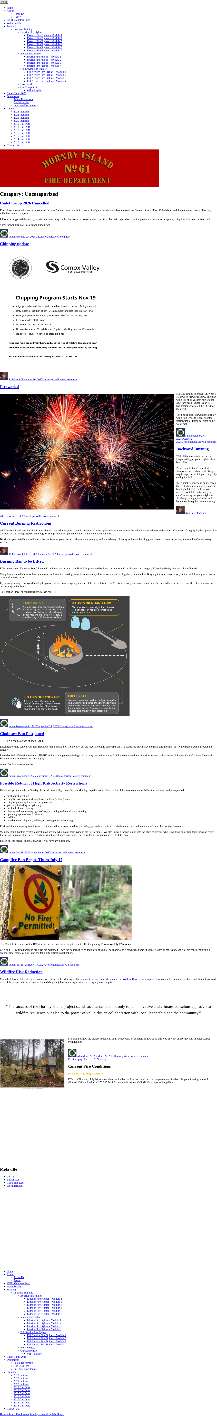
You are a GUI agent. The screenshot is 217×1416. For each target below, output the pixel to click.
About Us (19, 13)
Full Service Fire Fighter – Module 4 (46, 81)
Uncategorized (43, 236)
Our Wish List (21, 102)
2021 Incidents (21, 117)
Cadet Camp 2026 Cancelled (24, 203)
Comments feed (15, 1182)
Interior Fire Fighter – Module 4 (44, 65)
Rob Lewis (15, 379)
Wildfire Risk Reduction (21, 972)
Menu (4, 2)
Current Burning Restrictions (26, 523)
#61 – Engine (34, 90)
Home (10, 7)
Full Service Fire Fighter (33, 68)
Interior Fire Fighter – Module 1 (44, 56)
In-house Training (23, 29)
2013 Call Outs (22, 142)
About (10, 10)
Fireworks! (9, 386)
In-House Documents (25, 105)
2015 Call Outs (22, 136)
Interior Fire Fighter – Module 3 (44, 62)
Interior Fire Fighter (30, 53)
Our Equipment (28, 87)
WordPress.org (15, 1185)
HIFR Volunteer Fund (18, 19)
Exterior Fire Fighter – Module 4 (44, 44)
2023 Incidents (21, 111)
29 (94, 1059)
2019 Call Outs (22, 123)
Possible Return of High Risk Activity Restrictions (43, 783)
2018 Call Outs (22, 126)
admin (12, 236)
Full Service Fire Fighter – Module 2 (46, 74)
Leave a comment (60, 236)
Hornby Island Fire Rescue (14, 1414)
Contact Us (13, 145)
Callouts (11, 108)
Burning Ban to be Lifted (22, 561)
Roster (17, 16)
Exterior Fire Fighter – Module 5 (44, 47)
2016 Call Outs (22, 132)
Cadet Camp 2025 (16, 93)
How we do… (28, 84)
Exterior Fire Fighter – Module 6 (44, 50)
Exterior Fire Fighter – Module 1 (44, 35)
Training (11, 26)
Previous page (75, 1059)
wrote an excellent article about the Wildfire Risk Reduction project (121, 979)
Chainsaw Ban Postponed (22, 733)
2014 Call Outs (22, 139)
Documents (13, 96)
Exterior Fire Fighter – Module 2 (44, 38)
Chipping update (14, 244)
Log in (10, 1176)
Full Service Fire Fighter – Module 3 (46, 78)
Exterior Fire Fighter (31, 32)
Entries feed (13, 1179)
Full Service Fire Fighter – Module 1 (46, 71)
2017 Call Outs (22, 129)
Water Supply (14, 23)
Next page (102, 1059)
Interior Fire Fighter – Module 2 (44, 59)
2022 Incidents (21, 114)
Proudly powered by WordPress (46, 1414)
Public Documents (23, 99)
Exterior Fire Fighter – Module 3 (44, 41)
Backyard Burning (192, 449)
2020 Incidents (21, 120)
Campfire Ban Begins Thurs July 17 (31, 859)
